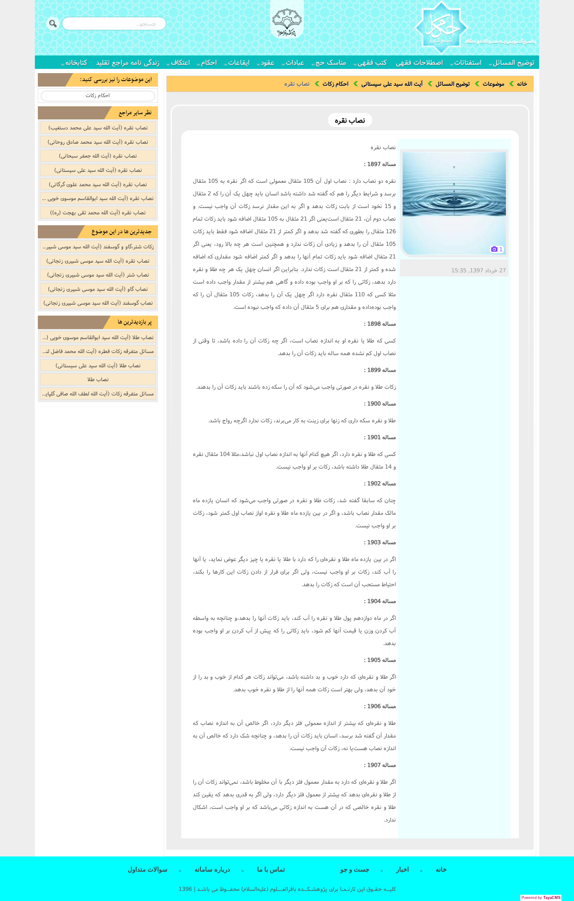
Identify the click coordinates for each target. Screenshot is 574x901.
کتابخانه (76, 62)
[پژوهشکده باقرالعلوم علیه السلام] (287, 23)
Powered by (541, 898)
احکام (209, 62)
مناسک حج (331, 62)
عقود (267, 62)
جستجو (53, 23)
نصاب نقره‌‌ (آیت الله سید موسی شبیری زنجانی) (98, 260)
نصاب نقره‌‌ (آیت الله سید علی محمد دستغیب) (98, 127)
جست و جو (354, 869)
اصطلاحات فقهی (419, 62)
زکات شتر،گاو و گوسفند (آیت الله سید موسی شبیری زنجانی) (97, 246)
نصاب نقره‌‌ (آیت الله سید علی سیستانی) (98, 170)
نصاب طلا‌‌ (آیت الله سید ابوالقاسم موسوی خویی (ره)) (97, 337)
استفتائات (468, 62)
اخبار (402, 869)
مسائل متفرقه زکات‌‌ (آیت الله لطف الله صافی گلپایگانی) (97, 393)
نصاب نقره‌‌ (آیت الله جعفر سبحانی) (98, 155)
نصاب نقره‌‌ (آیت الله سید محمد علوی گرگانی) (98, 184)
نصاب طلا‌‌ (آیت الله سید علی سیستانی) (98, 365)
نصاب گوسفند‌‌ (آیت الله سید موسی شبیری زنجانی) (98, 302)
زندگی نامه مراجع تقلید (128, 62)
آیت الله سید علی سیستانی (392, 83)
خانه (522, 83)
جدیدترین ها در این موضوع (122, 232)
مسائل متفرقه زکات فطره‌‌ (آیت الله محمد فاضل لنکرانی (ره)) (97, 351)
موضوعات (493, 83)
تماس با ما (271, 869)
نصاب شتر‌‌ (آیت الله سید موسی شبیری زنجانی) (98, 274)
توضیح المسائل (514, 62)
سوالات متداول (148, 869)
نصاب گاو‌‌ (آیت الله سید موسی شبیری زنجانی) (98, 289)
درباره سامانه (212, 869)
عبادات (295, 62)
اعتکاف (180, 62)
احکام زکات (335, 83)
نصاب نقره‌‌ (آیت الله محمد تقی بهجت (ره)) (98, 212)
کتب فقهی (372, 62)
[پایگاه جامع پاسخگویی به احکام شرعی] (474, 29)
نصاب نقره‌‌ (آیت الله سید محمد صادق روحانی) (97, 141)
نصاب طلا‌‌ (98, 379)
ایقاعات (239, 62)
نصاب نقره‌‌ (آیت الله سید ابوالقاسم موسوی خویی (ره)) (97, 198)
